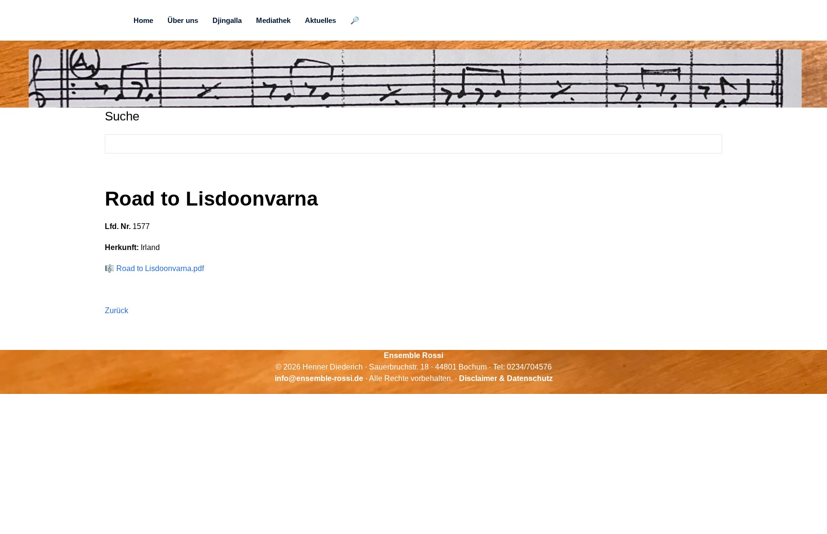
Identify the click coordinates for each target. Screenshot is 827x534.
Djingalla (227, 20)
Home (143, 20)
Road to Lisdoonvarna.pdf (160, 268)
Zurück (116, 310)
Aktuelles (320, 20)
